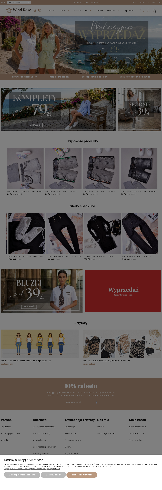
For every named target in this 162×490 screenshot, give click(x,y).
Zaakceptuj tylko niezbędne (22, 475)
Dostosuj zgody (53, 475)
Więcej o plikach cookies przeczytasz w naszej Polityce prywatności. (32, 468)
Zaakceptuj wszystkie (82, 475)
